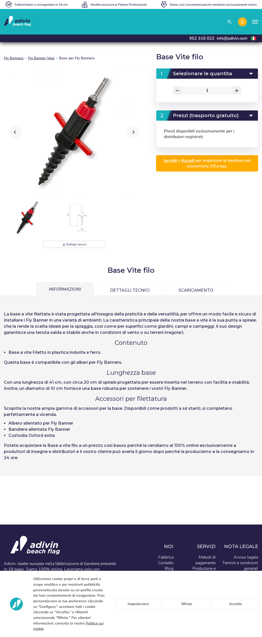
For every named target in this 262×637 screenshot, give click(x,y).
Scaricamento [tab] (196, 290)
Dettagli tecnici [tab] (130, 290)
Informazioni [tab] (65, 289)
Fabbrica (165, 557)
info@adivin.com (232, 38)
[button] (133, 132)
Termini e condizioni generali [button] (240, 565)
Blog (169, 568)
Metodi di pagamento (205, 560)
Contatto (165, 563)
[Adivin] (17, 22)
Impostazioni (138, 603)
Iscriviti (170, 160)
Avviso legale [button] (246, 557)
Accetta (235, 603)
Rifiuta (186, 603)
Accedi (187, 160)
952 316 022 (201, 38)
